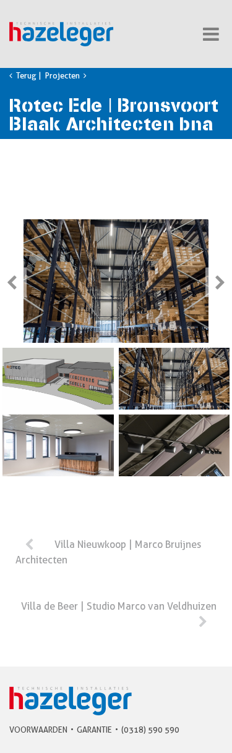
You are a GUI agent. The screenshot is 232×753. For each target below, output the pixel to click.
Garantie (94, 729)
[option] (116, 281)
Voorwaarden (38, 729)
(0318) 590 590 (150, 729)
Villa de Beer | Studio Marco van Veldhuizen (119, 606)
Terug (25, 75)
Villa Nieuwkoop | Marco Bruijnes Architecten (108, 552)
